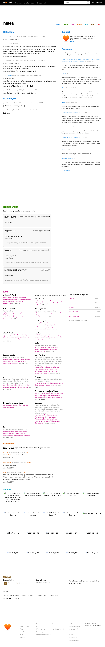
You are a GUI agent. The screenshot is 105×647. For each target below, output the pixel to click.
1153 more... (41, 399)
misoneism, (53, 369)
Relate (66, 24)
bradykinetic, (39, 327)
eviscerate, (12, 337)
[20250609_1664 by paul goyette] (13, 552)
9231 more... (51, 423)
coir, (54, 335)
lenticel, (5, 315)
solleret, (21, 317)
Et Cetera (72, 624)
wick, (48, 383)
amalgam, (42, 301)
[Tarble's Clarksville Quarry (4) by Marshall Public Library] (92, 494)
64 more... (45, 305)
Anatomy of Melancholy (67, 158)
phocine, (48, 347)
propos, (43, 347)
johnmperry (7, 462)
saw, (21, 387)
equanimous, (7, 335)
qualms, (11, 359)
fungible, (54, 337)
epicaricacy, (19, 299)
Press (21, 629)
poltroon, (38, 347)
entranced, (21, 359)
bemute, (10, 315)
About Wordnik (24, 626)
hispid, (13, 335)
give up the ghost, (40, 393)
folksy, (21, 385)
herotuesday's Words (42, 321)
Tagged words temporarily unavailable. (13, 237)
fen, (42, 367)
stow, (5, 385)
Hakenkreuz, (39, 421)
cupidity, (5, 299)
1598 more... (56, 373)
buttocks (9, 455)
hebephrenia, (48, 323)
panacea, (55, 301)
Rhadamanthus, (40, 417)
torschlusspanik (8, 319)
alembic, (59, 337)
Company (23, 624)
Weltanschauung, (55, 421)
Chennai (64, 73)
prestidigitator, (39, 323)
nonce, (42, 349)
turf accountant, (55, 395)
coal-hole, (53, 393)
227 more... (9, 437)
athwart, (57, 347)
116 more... (17, 303)
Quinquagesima (40, 423)
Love (98, 24)
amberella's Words (10, 295)
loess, (41, 313)
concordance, (7, 431)
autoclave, (44, 397)
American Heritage (13, 583)
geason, (10, 297)
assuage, (27, 359)
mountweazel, (21, 315)
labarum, (26, 313)
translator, (38, 367)
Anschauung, (39, 419)
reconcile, (47, 369)
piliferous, (6, 337)
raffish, (56, 349)
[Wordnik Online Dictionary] (8, 2)
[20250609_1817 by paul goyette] (52, 552)
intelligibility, (47, 367)
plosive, (54, 325)
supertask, (12, 301)
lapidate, (23, 339)
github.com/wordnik (58, 629)
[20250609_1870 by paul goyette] (92, 552)
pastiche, (23, 433)
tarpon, (41, 315)
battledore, (20, 435)
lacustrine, (49, 335)
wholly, (37, 301)
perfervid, (44, 325)
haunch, (40, 385)
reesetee (6, 452)
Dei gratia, (46, 419)
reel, (15, 385)
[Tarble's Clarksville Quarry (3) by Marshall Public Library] (52, 514)
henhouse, (55, 313)
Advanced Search (74, 640)
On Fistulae (64, 150)
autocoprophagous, (9, 339)
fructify (28, 339)
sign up (11, 211)
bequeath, (49, 301)
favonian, (13, 363)
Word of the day (29, 3)
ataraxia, (17, 339)
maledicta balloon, (46, 337)
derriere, (21, 405)
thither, (61, 313)
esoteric (45, 329)
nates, (54, 303)
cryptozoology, (25, 337)
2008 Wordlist (40, 355)
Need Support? (73, 629)
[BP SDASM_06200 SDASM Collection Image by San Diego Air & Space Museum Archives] (33, 494)
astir (17, 363)
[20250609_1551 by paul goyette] (52, 533)
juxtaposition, (22, 297)
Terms (70, 632)
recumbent (54, 385)
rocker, (50, 313)
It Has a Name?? (9, 309)
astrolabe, (38, 303)
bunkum (44, 317)
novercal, (38, 325)
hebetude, (55, 323)
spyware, (54, 371)
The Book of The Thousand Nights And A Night (73, 112)
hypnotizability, (39, 369)
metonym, (46, 327)
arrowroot (26, 387)
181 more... (51, 351)
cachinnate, (18, 335)
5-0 (4, 377)
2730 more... (7, 389)
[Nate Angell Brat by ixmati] (13, 533)
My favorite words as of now (13, 403)
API (54, 626)
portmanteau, (19, 301)
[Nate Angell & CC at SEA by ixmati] (92, 513)
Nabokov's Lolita (9, 355)
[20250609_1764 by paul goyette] (33, 552)
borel (60, 397)
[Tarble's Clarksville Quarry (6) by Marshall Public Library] (72, 494)
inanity (43, 351)
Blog (37, 626)
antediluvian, (55, 367)
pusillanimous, (14, 405)
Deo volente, (46, 421)
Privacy (71, 635)
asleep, (37, 313)
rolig (4, 472)
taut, (49, 385)
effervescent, (39, 371)
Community (18, 3)
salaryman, (47, 395)
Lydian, (54, 415)
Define (58, 24)
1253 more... (9, 341)
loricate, (18, 337)
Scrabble (7, 598)
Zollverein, (48, 417)
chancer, (37, 395)
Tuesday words (40, 309)
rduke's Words (8, 333)
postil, (15, 315)
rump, (37, 383)
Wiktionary (9, 75)
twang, (24, 361)
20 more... (52, 339)
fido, (22, 313)
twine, (12, 385)
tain (44, 339)
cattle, (37, 315)
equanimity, (13, 387)
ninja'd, (48, 393)
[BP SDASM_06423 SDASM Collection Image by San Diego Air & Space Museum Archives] (52, 494)
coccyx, (60, 383)
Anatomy (38, 377)
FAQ (21, 635)
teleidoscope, (14, 317)
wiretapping (46, 373)
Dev (53, 624)
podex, (26, 405)
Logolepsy (39, 403)
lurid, (13, 431)
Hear (92, 24)
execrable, (38, 351)
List (72, 24)
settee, (45, 313)
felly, (57, 303)
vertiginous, (6, 433)
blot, (8, 385)
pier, (18, 385)
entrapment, (39, 373)
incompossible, (53, 315)
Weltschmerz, (53, 419)
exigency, (17, 431)
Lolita (37, 343)
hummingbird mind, (53, 397)
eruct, (57, 335)
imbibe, (5, 361)
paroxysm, (52, 327)
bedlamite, (38, 317)
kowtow (37, 305)
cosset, (60, 301)
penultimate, (12, 299)
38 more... (25, 363)
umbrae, (46, 349)
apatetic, (49, 325)
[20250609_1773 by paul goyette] (72, 552)
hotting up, (59, 393)
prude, (16, 359)
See (86, 24)
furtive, (12, 433)
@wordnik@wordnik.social (43, 635)
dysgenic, (38, 337)
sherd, (44, 335)
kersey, (41, 339)
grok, (18, 387)
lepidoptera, (23, 431)
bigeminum (9, 275)
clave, (42, 395)
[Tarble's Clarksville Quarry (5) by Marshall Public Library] (13, 514)
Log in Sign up (97, 2)
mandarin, (18, 433)
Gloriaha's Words (41, 299)
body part (8, 222)
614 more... (54, 329)
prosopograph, (47, 371)
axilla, (41, 383)
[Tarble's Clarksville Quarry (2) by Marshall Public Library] (33, 514)
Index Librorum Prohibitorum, (43, 415)
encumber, (26, 385)
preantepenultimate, (15, 313)
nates (72, 41)
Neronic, (53, 417)
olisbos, (37, 349)
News (38, 624)
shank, (56, 383)
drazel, (5, 297)
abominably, (18, 361)
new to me (38, 333)
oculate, (51, 349)
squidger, (6, 313)
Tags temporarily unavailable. (10, 257)
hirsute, (24, 335)
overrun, (46, 315)
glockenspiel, (27, 299)
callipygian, (6, 405)
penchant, (16, 297)
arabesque (27, 435)
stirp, (43, 303)
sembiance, (6, 363)
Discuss (79, 24)
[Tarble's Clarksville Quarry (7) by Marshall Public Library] (72, 514)
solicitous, (6, 387)
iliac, (36, 385)
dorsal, (52, 383)
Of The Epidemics (66, 170)
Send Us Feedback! (74, 626)
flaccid (12, 407)
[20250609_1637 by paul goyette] (92, 533)
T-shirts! (22, 637)
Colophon (23, 632)
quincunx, (6, 301)
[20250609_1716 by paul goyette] (72, 533)
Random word (41, 3)
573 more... (52, 317)
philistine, (6, 359)
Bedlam (64, 88)
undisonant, (6, 317)
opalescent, (11, 361)
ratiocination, (7, 435)
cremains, (38, 397)
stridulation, (38, 335)
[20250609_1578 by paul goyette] (33, 533)
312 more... (18, 319)
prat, (8, 407)
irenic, (50, 303)
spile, (46, 303)
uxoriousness (7, 303)
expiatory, (14, 435)
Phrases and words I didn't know (46, 391)
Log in (5, 211)
